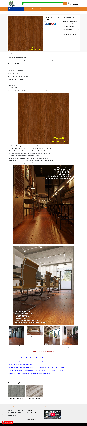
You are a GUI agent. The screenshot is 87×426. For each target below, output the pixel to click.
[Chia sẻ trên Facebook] (46, 24)
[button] (16, 9)
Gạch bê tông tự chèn (68, 29)
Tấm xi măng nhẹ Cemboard (69, 34)
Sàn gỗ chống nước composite (27, 13)
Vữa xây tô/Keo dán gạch (68, 26)
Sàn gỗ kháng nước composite (70, 31)
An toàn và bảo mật (31, 419)
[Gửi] (65, 3)
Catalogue (49, 9)
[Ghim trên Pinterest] (52, 24)
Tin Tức (54, 9)
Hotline (73, 2)
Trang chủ (27, 9)
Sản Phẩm (39, 9)
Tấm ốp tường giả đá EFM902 (34, 398)
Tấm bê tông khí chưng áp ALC (70, 21)
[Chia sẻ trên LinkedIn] (55, 24)
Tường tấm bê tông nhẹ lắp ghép (15, 370)
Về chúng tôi (29, 410)
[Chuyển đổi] (78, 24)
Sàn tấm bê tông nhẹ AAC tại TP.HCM (16, 367)
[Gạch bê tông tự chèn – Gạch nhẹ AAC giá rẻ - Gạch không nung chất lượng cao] (14, 3)
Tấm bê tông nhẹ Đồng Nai (57, 370)
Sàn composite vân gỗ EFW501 (16, 398)
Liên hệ (59, 9)
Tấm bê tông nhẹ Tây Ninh (44, 370)
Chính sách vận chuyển (32, 414)
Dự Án (44, 9)
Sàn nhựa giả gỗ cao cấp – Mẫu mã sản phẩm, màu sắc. (20, 364)
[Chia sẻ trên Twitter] (48, 24)
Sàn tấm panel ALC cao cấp (32, 367)
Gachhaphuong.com (11, 13)
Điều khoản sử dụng (31, 417)
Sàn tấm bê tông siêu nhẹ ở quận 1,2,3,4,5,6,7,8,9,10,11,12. (52, 367)
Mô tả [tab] (10, 54)
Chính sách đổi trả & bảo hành (34, 412)
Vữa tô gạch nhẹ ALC (13, 373)
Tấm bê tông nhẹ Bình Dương (30, 370)
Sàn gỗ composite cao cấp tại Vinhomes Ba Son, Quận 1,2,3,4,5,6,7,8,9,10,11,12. (26, 357)
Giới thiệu (33, 9)
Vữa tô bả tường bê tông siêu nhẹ (26, 373)
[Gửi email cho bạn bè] (50, 24)
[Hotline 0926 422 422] (70, 4)
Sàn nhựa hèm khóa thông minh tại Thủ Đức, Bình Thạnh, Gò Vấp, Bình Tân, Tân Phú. (27, 361)
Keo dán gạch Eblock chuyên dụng (42, 373)
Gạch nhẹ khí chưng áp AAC (69, 23)
